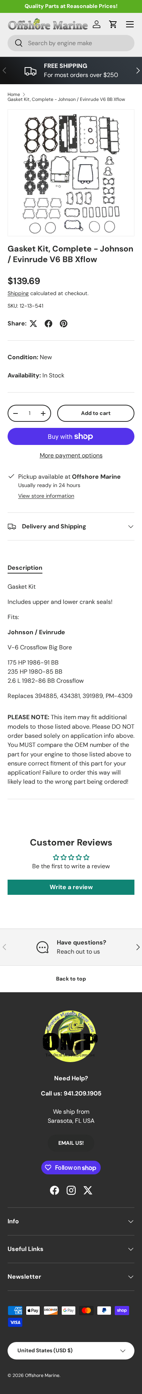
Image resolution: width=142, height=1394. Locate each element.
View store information (46, 495)
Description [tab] (25, 568)
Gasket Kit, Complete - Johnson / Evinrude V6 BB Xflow (66, 99)
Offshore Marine (42, 1375)
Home (14, 94)
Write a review (71, 887)
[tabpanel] (71, 641)
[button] (113, 24)
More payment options (71, 455)
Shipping (18, 293)
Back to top (71, 978)
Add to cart (96, 413)
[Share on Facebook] (48, 323)
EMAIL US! (71, 1142)
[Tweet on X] (33, 323)
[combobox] (71, 43)
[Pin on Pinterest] (63, 323)
